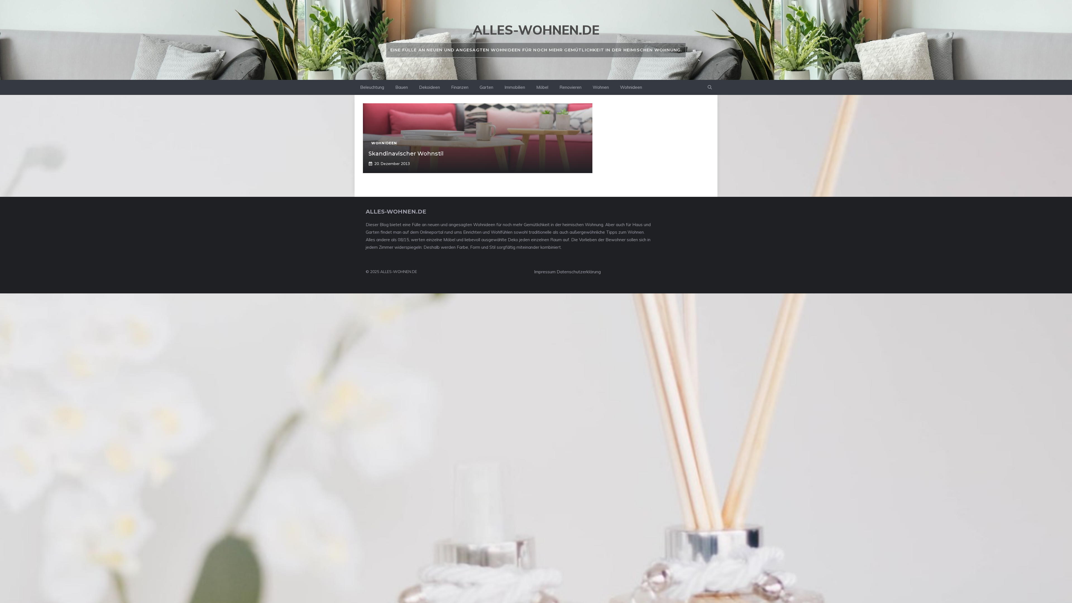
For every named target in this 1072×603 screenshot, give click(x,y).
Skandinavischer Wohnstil (406, 153)
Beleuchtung (372, 87)
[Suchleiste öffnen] (709, 87)
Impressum (545, 271)
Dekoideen (429, 87)
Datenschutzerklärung (579, 271)
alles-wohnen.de (536, 30)
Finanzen (459, 87)
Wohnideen (631, 87)
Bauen (401, 87)
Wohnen (601, 87)
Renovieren (570, 87)
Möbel (542, 87)
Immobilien (514, 87)
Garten (486, 87)
